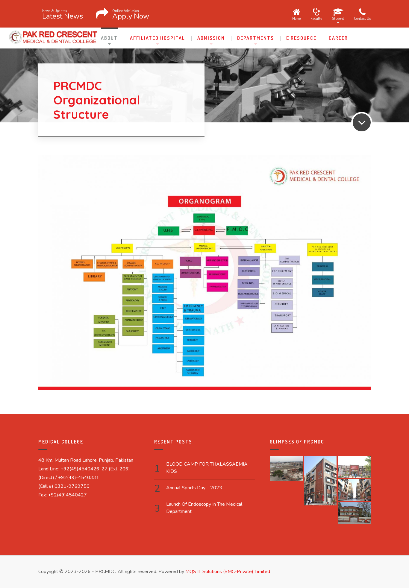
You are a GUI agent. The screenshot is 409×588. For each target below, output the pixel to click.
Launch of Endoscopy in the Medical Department (204, 508)
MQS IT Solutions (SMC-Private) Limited (227, 571)
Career (338, 38)
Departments (255, 38)
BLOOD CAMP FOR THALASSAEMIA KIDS (207, 468)
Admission (211, 38)
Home (296, 18)
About (109, 38)
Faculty (316, 18)
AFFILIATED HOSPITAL (157, 38)
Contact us (362, 18)
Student (338, 18)
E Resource (301, 38)
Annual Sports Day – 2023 (194, 487)
